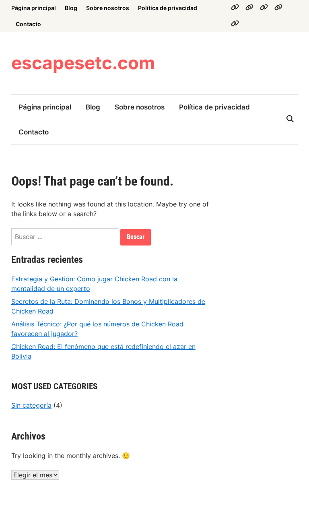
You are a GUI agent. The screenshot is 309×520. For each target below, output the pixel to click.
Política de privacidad (167, 7)
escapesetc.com (83, 63)
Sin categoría (31, 405)
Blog (71, 7)
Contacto (28, 24)
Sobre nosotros (107, 7)
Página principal (33, 7)
